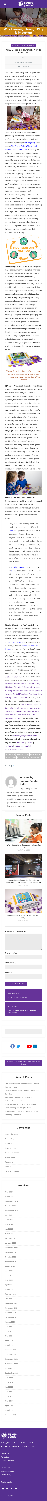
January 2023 (10, 1243)
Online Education (12, 1153)
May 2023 (9, 1224)
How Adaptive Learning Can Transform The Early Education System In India (23, 711)
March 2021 (9, 1345)
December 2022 (11, 1248)
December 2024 (11, 1201)
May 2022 (9, 1280)
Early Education (18, 45)
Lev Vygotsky (29, 142)
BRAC (13, 571)
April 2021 (9, 1340)
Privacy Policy (6, 1475)
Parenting (31, 45)
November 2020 (11, 1364)
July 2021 (8, 1327)
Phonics (8, 1167)
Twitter (30, 742)
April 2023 (9, 1229)
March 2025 (9, 1196)
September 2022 (11, 1261)
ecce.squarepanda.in (14, 677)
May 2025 (9, 1192)
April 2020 (9, 1387)
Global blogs (10, 1139)
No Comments (23, 66)
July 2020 (9, 1378)
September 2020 (11, 1373)
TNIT (12, 1496)
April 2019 (9, 1405)
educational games (16, 642)
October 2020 (10, 1368)
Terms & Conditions (8, 1471)
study (11, 531)
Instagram (19, 746)
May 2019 (9, 1401)
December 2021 (11, 1303)
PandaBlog (5, 1457)
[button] (5, 4)
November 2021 (11, 1308)
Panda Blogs (10, 1157)
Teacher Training (12, 1171)
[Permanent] (23, 842)
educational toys (35, 754)
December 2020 (11, 1359)
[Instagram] (24, 1047)
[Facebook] (12, 1047)
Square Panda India (34, 758)
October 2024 (10, 1206)
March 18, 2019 (23, 920)
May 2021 (8, 1336)
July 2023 (8, 1215)
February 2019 (10, 1415)
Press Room (5, 1468)
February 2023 (10, 1238)
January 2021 (10, 1354)
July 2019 (8, 1392)
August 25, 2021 (23, 850)
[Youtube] (16, 1489)
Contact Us (5, 1453)
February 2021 (10, 1350)
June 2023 (9, 1220)
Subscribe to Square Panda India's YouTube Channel (23, 1062)
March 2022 (9, 1289)
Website (8, 972)
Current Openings (7, 1460)
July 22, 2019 (23, 58)
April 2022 (9, 1285)
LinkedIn (9, 746)
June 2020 (9, 1382)
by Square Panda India (23, 62)
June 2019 (9, 1396)
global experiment (18, 567)
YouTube (28, 746)
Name (11, 953)
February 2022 (10, 1294)
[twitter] (18, 1047)
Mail (10, 963)
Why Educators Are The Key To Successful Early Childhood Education (22, 683)
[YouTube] (29, 1047)
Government (10, 1143)
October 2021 (10, 1313)
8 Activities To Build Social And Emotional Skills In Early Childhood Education (23, 694)
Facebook (21, 742)
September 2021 (11, 1317)
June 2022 (9, 1275)
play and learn (21, 758)
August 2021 (10, 1322)
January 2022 (10, 1299)
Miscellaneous (10, 1148)
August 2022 (10, 1266)
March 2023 (9, 1234)
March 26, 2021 (23, 885)
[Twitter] (7, 1489)
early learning (10, 754)
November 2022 (11, 1252)
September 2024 (11, 1210)
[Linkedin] (35, 1047)
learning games (11, 758)
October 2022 (10, 1257)
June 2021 (9, 1331)
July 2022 (8, 1271)
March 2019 (9, 1410)
